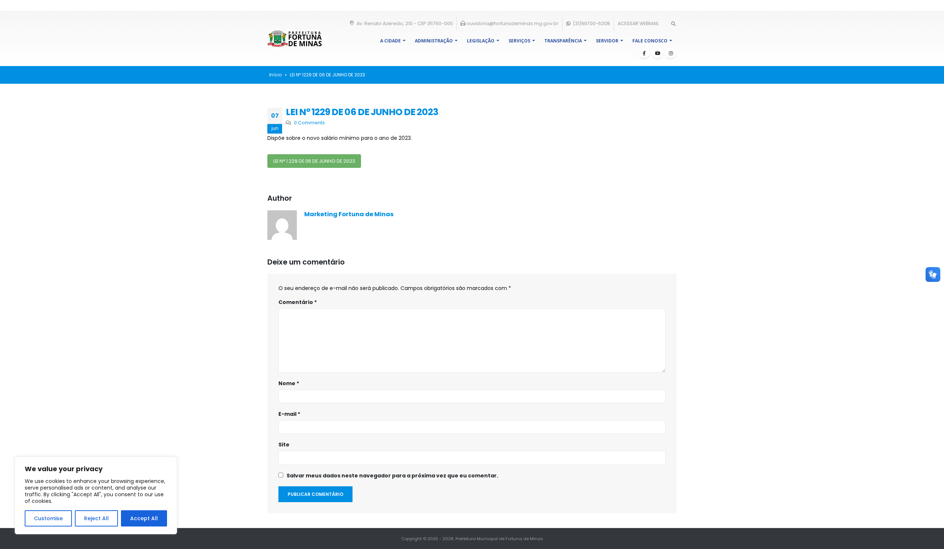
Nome (288, 383)
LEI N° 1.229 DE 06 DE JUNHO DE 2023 (314, 161)
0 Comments (309, 123)
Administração (434, 41)
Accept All (144, 518)
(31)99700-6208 (591, 23)
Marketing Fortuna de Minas (349, 214)
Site (283, 444)
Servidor (607, 41)
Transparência (563, 41)
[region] (96, 495)
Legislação (480, 41)
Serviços (519, 41)
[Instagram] (670, 53)
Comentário (297, 302)
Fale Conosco (649, 41)
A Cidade (390, 41)
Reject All (96, 518)
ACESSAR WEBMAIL (638, 23)
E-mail (289, 414)
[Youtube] (657, 53)
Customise (48, 518)
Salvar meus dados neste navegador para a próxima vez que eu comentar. (392, 475)
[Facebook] (644, 53)
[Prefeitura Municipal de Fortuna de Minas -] (294, 38)
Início (275, 75)
